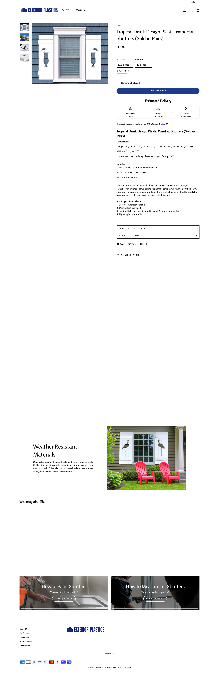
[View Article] (64, 593)
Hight (139, 59)
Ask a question (129, 235)
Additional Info (25, 645)
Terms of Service (26, 641)
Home (119, 25)
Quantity (123, 71)
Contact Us (24, 629)
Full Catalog (24, 633)
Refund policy (25, 637)
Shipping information (134, 229)
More (79, 10)
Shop (66, 10)
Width (121, 59)
